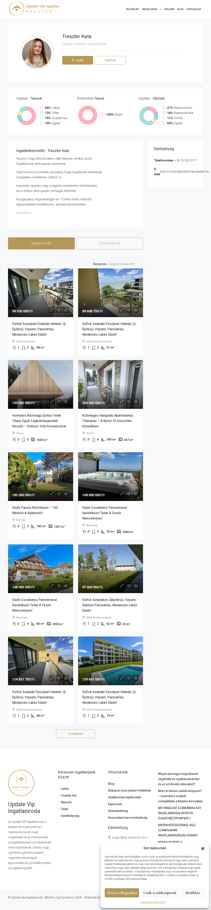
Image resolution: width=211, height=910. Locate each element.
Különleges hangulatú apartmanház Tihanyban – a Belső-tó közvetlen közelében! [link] (107, 421)
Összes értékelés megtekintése (84, 44)
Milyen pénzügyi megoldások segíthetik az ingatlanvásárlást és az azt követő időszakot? (178, 779)
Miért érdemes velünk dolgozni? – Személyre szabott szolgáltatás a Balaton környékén (180, 796)
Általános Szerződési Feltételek (129, 790)
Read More (24, 213)
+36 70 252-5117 (185, 160)
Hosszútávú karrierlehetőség (127, 817)
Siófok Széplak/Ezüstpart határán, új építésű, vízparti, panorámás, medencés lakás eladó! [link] (108, 329)
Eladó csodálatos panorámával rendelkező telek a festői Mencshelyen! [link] (104, 513)
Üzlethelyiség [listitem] (70, 815)
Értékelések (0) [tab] (109, 243)
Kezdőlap (132, 9)
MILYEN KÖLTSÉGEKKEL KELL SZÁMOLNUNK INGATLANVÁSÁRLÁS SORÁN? (178, 830)
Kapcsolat (194, 9)
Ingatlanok (149, 9)
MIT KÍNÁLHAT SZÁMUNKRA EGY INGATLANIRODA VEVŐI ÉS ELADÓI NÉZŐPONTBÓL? (179, 813)
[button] (203, 848)
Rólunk (169, 9)
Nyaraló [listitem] (66, 802)
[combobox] (125, 264)
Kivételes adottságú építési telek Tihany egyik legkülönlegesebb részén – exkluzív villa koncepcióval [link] (39, 421)
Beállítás (193, 893)
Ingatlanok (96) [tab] (41, 243)
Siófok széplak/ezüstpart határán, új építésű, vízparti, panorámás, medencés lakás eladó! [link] (38, 697)
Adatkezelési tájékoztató (152, 902)
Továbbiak (75, 734)
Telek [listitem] (64, 809)
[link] (40, 292)
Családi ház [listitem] (69, 795)
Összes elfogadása (122, 893)
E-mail (77, 60)
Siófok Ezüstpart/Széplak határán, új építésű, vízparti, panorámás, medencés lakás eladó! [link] (38, 329)
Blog (180, 9)
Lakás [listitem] (65, 788)
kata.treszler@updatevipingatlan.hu (184, 171)
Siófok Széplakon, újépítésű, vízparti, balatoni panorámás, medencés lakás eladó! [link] (109, 605)
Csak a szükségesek (159, 893)
